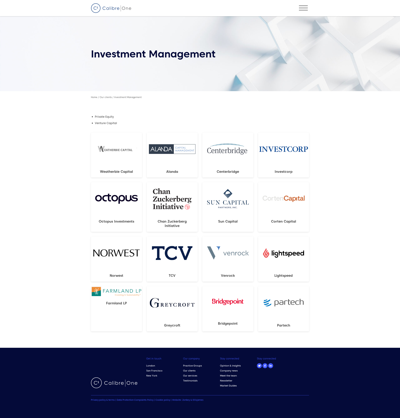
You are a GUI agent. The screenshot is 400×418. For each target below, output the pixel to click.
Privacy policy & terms (103, 399)
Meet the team (228, 375)
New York (151, 375)
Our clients (189, 370)
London (150, 365)
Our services (190, 375)
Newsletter (226, 380)
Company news (229, 370)
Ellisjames (198, 399)
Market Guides (228, 385)
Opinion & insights (230, 365)
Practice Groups (192, 365)
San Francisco (154, 370)
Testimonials (190, 380)
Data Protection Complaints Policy (135, 399)
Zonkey (186, 399)
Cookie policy (162, 399)
